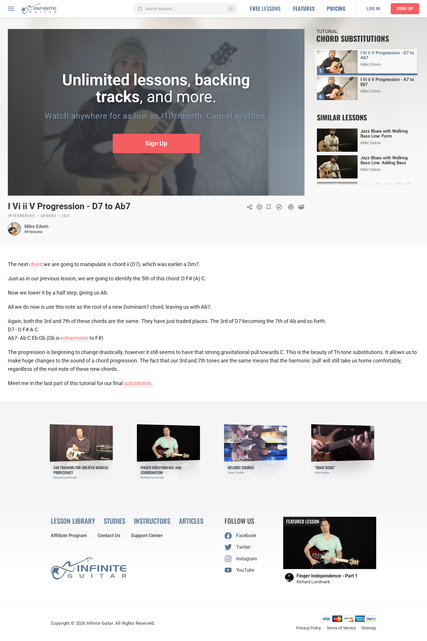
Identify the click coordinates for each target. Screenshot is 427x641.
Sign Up (405, 8)
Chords (49, 216)
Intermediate (22, 216)
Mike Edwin (36, 226)
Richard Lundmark (313, 581)
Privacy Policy (308, 628)
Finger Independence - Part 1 (327, 576)
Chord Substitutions (352, 38)
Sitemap (368, 628)
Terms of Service (341, 628)
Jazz (66, 216)
